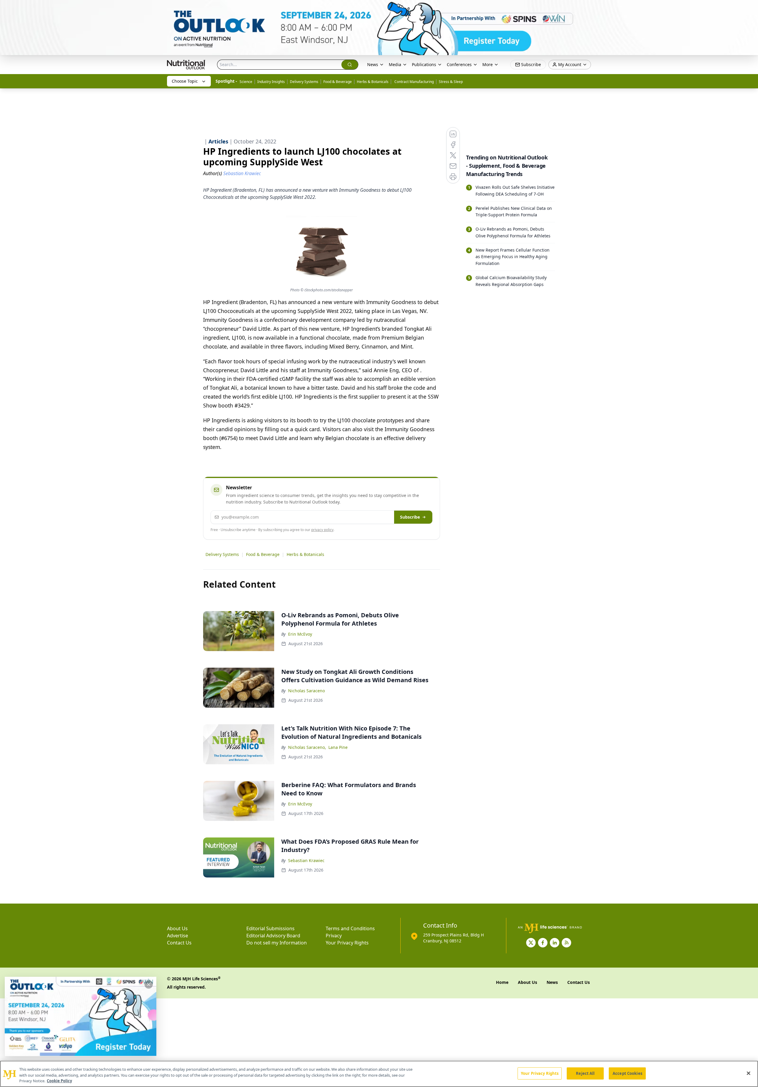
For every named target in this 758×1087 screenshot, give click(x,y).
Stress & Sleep (451, 81)
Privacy (334, 935)
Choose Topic (185, 81)
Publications (424, 64)
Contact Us (179, 942)
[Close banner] (750, 8)
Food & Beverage (337, 81)
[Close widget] (148, 984)
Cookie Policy (59, 1080)
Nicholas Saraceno (306, 690)
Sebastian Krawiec (306, 860)
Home (502, 982)
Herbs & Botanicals (372, 81)
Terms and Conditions (350, 928)
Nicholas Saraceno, (307, 747)
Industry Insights (271, 81)
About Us (177, 928)
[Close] (748, 1073)
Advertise (177, 935)
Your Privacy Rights (347, 942)
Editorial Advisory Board (273, 935)
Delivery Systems (304, 81)
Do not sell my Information (276, 942)
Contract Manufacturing (414, 81)
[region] (379, 1074)
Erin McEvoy (300, 634)
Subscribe (410, 517)
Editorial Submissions (270, 928)
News (372, 64)
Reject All (585, 1073)
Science (246, 81)
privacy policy (322, 529)
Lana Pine (338, 747)
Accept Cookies (627, 1073)
